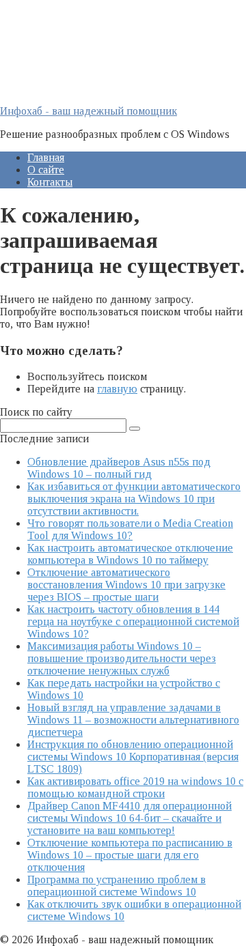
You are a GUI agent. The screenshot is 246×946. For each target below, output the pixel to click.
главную (117, 389)
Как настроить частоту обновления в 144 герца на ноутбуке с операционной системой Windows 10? (133, 621)
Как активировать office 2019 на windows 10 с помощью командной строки (135, 787)
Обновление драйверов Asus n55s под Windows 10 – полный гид (118, 468)
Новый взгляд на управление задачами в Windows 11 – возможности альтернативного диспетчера (133, 720)
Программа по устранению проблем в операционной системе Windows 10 (116, 886)
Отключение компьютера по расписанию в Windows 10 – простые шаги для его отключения (129, 855)
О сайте (45, 169)
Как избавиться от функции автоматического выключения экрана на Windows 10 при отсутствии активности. (134, 499)
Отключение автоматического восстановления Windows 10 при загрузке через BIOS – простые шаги (126, 585)
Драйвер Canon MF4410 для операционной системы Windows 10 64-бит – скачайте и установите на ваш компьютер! (129, 818)
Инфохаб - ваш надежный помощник (88, 111)
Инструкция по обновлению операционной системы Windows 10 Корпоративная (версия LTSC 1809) (132, 757)
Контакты (49, 182)
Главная (45, 157)
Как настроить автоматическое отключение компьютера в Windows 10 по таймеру (130, 554)
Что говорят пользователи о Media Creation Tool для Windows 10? (130, 529)
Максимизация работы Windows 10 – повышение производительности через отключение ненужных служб (121, 658)
